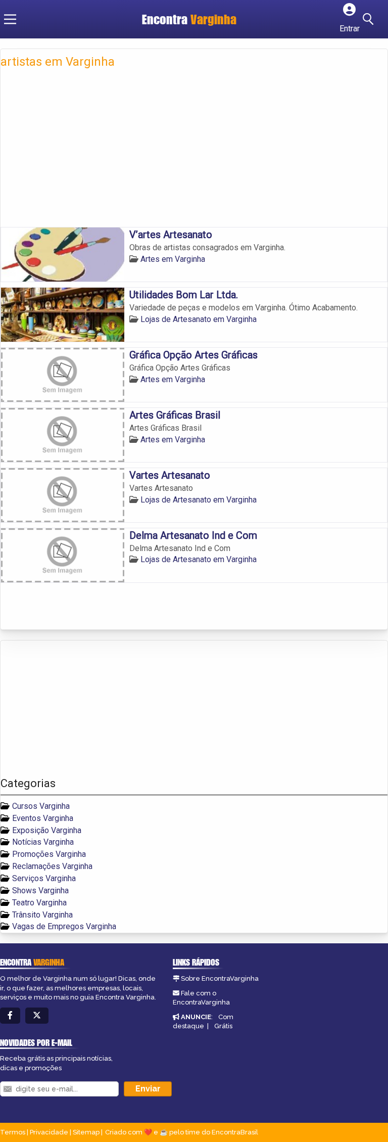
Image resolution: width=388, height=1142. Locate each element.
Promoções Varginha (49, 854)
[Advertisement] (194, 151)
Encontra (189, 19)
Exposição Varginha (46, 830)
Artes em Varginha (172, 259)
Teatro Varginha (39, 902)
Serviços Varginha (44, 878)
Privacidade (49, 1132)
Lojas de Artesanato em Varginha (198, 319)
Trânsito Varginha (42, 915)
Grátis (223, 1026)
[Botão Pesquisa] (369, 19)
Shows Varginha (40, 890)
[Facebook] (10, 1016)
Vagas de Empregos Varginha (64, 926)
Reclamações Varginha (52, 866)
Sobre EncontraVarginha (220, 978)
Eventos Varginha (42, 818)
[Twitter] (36, 1016)
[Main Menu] (10, 19)
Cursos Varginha (41, 806)
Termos (12, 1132)
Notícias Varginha (43, 842)
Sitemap (86, 1132)
